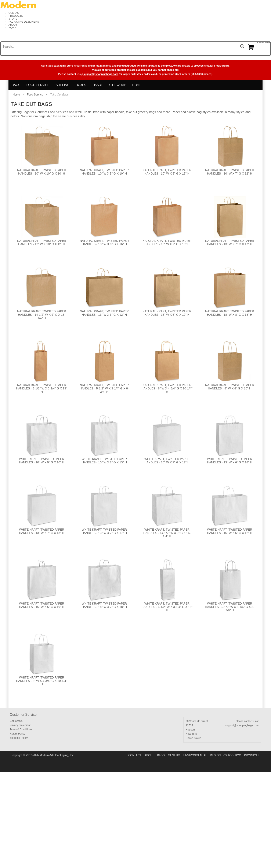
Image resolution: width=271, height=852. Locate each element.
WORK (12, 27)
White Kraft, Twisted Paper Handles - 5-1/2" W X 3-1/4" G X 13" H (166, 607)
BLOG (161, 755)
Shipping (62, 85)
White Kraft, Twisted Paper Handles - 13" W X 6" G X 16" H (229, 460)
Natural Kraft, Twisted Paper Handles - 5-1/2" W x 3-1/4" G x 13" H (41, 388)
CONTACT (14, 12)
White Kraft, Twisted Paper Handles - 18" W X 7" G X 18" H (104, 605)
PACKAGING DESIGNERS (23, 21)
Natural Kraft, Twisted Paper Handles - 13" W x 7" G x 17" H (229, 242)
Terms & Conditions (21, 729)
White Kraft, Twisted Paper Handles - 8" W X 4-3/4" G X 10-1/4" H (41, 681)
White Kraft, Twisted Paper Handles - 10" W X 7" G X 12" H (166, 460)
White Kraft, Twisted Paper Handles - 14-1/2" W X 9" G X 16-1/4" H (167, 533)
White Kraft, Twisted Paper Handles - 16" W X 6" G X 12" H (229, 531)
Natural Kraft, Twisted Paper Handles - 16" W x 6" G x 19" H (166, 313)
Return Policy (17, 733)
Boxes (81, 85)
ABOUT (12, 24)
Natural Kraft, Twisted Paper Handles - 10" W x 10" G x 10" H (41, 171)
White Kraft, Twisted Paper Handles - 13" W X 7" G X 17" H (104, 531)
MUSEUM (174, 755)
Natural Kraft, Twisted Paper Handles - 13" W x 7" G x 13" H (166, 242)
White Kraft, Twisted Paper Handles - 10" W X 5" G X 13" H (104, 460)
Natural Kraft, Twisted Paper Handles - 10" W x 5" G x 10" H (104, 171)
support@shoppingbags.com (100, 74)
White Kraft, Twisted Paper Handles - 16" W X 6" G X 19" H (41, 605)
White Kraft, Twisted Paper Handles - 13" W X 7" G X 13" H (41, 531)
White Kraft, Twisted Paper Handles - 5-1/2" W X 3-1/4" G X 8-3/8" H (229, 607)
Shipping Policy (19, 737)
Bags (16, 85)
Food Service (37, 85)
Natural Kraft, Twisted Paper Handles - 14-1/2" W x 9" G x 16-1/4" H (41, 315)
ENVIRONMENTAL (195, 755)
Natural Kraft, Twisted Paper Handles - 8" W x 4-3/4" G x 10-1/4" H (166, 388)
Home (136, 85)
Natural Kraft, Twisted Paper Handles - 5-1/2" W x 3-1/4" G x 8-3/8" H (104, 388)
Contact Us (16, 721)
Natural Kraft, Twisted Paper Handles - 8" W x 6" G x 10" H (229, 386)
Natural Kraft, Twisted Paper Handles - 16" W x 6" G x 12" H (104, 313)
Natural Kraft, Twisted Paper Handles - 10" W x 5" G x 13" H (166, 171)
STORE (12, 18)
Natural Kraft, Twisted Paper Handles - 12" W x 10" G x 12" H (41, 242)
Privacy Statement (20, 725)
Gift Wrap (117, 85)
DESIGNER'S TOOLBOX (225, 755)
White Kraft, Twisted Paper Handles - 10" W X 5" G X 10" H (41, 460)
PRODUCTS (15, 15)
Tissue (97, 85)
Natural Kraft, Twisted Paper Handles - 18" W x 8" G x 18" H (229, 313)
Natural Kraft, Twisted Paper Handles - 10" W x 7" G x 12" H (229, 171)
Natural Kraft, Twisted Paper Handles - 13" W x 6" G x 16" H (104, 242)
